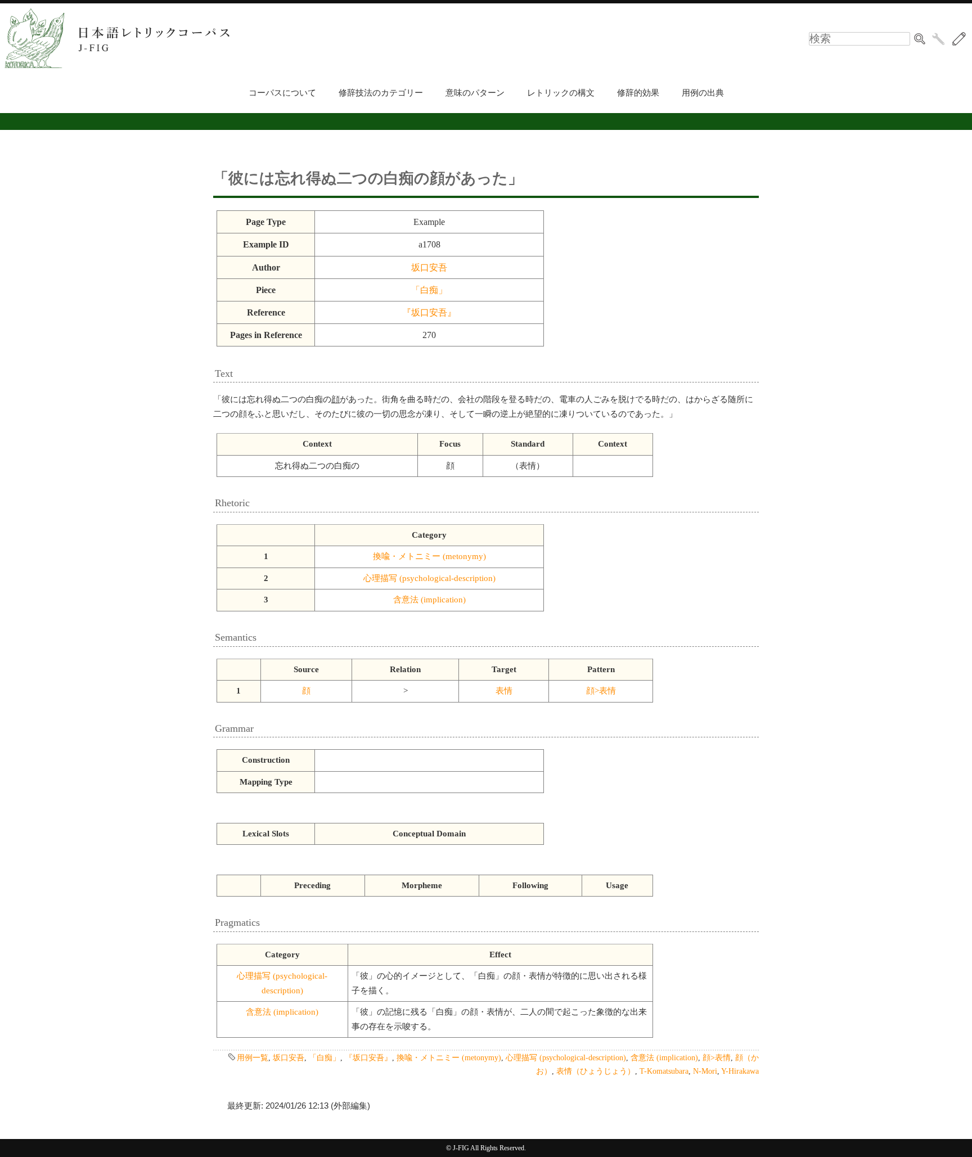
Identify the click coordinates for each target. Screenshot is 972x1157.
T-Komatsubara (664, 1070)
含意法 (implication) (429, 599)
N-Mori (705, 1070)
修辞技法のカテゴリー (381, 92)
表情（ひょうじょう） (595, 1070)
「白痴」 (429, 290)
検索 (919, 38)
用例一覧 (252, 1057)
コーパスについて (282, 92)
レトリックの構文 (561, 92)
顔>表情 (601, 690)
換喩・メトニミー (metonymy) (429, 556)
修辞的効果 (638, 92)
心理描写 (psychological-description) (429, 578)
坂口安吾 (429, 267)
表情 (504, 690)
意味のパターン (475, 92)
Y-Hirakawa (740, 1070)
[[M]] (959, 38)
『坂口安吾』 (429, 312)
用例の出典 (703, 92)
